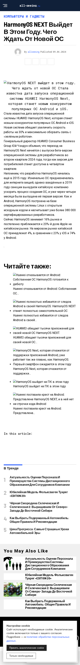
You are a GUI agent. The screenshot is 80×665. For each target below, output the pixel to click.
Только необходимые (21, 655)
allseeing (33, 51)
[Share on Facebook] (28, 61)
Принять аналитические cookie (26, 647)
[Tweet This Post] (35, 61)
